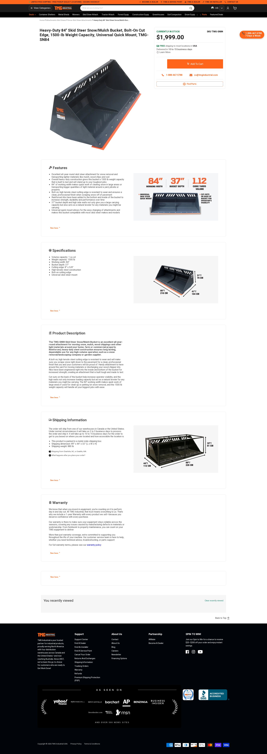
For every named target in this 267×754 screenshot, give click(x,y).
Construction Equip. (140, 14)
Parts (204, 14)
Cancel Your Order (82, 654)
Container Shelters (47, 14)
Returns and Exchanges (85, 658)
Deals (31, 14)
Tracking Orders (81, 666)
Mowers (76, 14)
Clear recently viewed (214, 601)
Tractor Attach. (108, 14)
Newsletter (116, 654)
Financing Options (119, 658)
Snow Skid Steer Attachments (80, 20)
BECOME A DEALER (150, 2)
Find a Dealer (80, 643)
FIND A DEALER (193, 2)
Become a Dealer (156, 643)
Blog (113, 647)
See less (55, 228)
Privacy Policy (76, 743)
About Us (116, 643)
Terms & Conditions (92, 743)
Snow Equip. (190, 14)
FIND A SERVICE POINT (172, 2)
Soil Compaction (174, 14)
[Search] (191, 8)
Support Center (81, 639)
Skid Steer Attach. (90, 14)
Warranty (78, 669)
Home (42, 20)
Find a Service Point (83, 650)
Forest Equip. (123, 14)
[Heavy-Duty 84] (47, 77)
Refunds (78, 673)
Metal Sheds (63, 14)
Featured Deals (216, 14)
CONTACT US (232, 2)
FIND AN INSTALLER (213, 2)
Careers (115, 650)
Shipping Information (84, 662)
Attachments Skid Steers (56, 20)
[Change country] (221, 8)
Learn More (164, 52)
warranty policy (94, 545)
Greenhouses (158, 14)
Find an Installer (81, 647)
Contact (115, 639)
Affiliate (152, 639)
